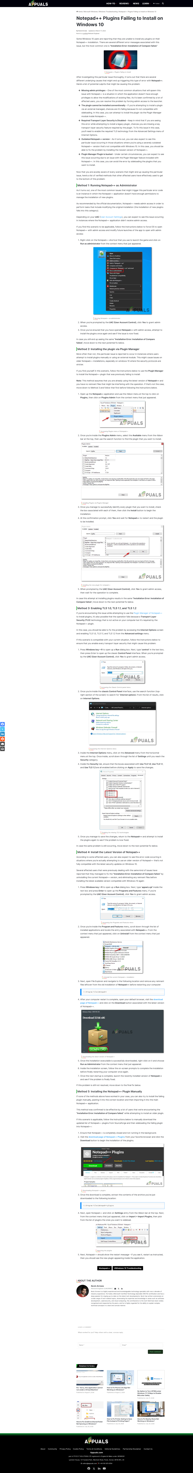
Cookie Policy (78, 1449)
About (43, 1449)
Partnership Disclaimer (132, 1449)
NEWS (136, 3)
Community (52, 1449)
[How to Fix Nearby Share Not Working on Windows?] (151, 1409)
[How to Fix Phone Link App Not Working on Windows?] (120, 1377)
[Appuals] (38, 3)
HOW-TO (110, 3)
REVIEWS (124, 3)
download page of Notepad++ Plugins (107, 1137)
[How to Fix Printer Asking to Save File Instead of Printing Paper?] (120, 1409)
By (77, 31)
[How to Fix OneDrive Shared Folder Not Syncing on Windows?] (90, 1410)
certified (85, 33)
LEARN (145, 3)
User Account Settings (111, 217)
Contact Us (148, 1449)
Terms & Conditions (94, 1449)
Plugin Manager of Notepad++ (148, 613)
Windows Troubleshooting (108, 12)
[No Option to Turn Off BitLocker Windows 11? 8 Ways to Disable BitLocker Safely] (151, 1379)
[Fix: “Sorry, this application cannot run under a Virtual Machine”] (90, 1377)
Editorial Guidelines (112, 1449)
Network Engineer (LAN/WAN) (101, 1288)
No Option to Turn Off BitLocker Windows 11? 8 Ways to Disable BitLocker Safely (149, 1393)
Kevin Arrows (81, 31)
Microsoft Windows (91, 12)
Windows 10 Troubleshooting (128, 1268)
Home (80, 12)
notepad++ (105, 1268)
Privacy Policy (65, 1449)
